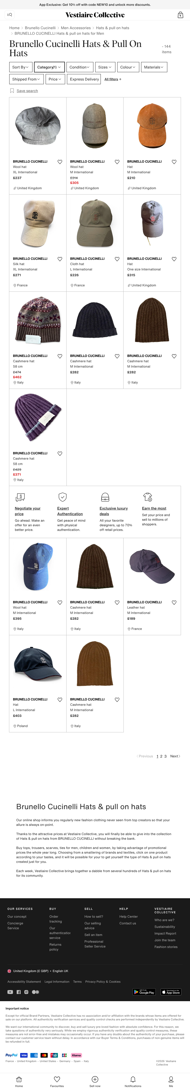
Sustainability (165, 926)
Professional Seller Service (94, 944)
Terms (77, 981)
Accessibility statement (24, 981)
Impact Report (165, 933)
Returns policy (55, 947)
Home (14, 28)
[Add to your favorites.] (60, 162)
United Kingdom (27, 1061)
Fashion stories (166, 946)
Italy (86, 1061)
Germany (64, 1061)
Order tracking (55, 919)
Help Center (129, 916)
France (10, 1061)
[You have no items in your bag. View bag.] (180, 15)
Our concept (16, 916)
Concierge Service (15, 926)
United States (48, 1061)
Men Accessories (76, 28)
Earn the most (154, 508)
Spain (77, 1061)
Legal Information (56, 981)
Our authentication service (60, 933)
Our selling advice (92, 926)
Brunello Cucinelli (40, 28)
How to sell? (93, 916)
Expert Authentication (70, 511)
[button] (180, 15)
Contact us (128, 923)
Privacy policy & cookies (102, 981)
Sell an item (93, 934)
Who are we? (164, 920)
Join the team (165, 940)
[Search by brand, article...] (9, 14)
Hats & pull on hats (112, 28)
